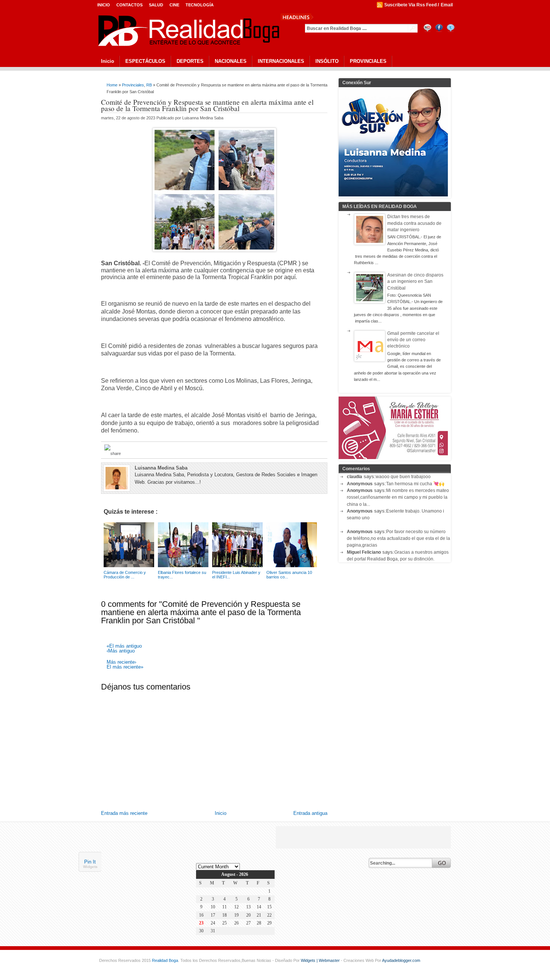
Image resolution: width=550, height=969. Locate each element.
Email (447, 4)
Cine (174, 5)
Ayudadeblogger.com (401, 960)
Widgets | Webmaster (321, 960)
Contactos (129, 5)
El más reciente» (125, 667)
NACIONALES (231, 61)
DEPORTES (190, 61)
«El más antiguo (124, 646)
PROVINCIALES (368, 61)
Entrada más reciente (124, 813)
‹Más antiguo (121, 651)
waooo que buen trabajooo (403, 476)
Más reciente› (121, 662)
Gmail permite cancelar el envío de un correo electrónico (413, 340)
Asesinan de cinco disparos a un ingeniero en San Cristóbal (415, 281)
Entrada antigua (310, 813)
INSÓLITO (327, 61)
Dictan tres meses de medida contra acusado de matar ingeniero (414, 223)
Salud (156, 5)
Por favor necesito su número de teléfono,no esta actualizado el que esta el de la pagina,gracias (398, 538)
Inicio (103, 5)
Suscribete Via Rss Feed (410, 4)
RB (149, 85)
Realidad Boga (165, 960)
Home (112, 85)
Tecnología (200, 5)
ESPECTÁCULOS (145, 61)
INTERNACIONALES (281, 61)
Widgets (90, 867)
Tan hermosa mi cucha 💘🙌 (415, 483)
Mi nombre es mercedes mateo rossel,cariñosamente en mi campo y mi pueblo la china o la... (398, 497)
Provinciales (133, 85)
